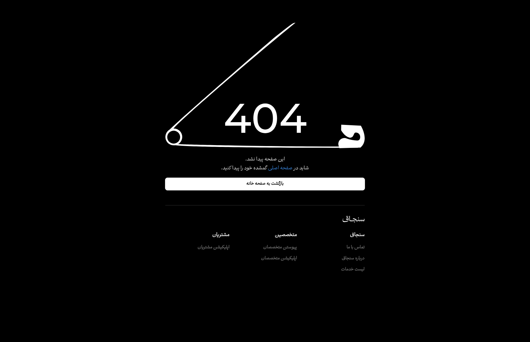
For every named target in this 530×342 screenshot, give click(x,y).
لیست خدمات (353, 269)
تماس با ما (356, 247)
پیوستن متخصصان (280, 247)
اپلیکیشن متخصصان (279, 258)
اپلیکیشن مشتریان (213, 247)
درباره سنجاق (353, 258)
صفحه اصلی (280, 168)
